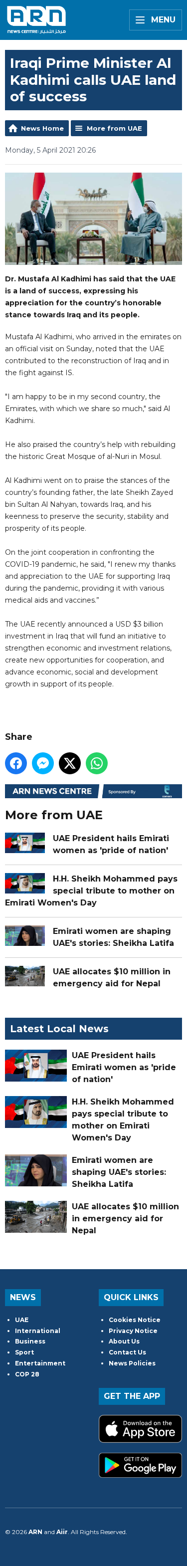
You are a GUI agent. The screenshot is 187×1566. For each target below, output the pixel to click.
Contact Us (127, 1352)
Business (30, 1341)
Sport (24, 1352)
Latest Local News (59, 1029)
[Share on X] (70, 763)
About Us (124, 1341)
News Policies (132, 1363)
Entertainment (40, 1363)
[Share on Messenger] (43, 763)
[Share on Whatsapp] (97, 763)
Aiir (62, 1532)
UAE (21, 1320)
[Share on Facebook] (16, 763)
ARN (35, 1532)
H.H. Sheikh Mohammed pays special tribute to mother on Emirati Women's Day (91, 890)
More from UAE (114, 128)
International (37, 1331)
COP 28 (27, 1374)
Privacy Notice (133, 1331)
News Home (42, 128)
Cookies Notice (135, 1320)
